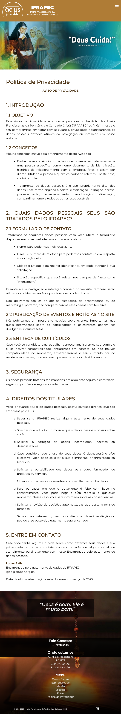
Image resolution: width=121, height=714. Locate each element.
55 (60, 645)
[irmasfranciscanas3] (60, 45)
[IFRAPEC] (30, 20)
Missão (60, 686)
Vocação (60, 689)
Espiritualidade (60, 682)
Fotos (60, 693)
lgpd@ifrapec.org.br (20, 572)
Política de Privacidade (38, 81)
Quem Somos (60, 679)
